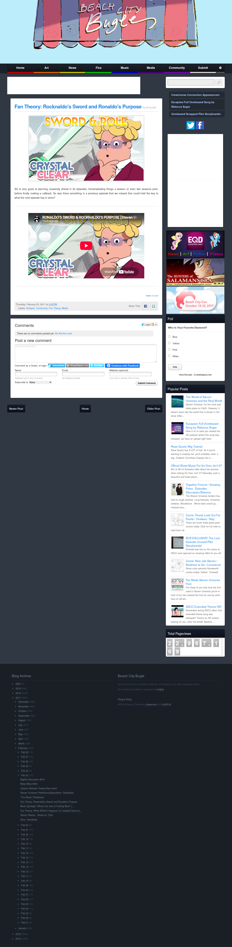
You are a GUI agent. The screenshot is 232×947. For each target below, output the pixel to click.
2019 (18, 688)
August (21, 720)
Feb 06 (24, 899)
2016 (18, 934)
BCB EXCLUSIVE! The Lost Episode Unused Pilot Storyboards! (203, 541)
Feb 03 (24, 913)
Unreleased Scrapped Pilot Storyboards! (196, 114)
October (22, 711)
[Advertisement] (74, 85)
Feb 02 (24, 917)
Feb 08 (24, 890)
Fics (99, 68)
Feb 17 (24, 848)
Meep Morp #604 (29, 783)
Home (20, 68)
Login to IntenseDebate (56, 365)
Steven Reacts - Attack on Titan (36, 815)
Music (125, 68)
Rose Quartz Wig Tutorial (186, 446)
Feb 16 (24, 853)
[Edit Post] (60, 304)
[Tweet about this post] (153, 306)
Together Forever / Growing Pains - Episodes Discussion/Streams (203, 488)
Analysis (30, 308)
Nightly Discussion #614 (32, 779)
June (20, 729)
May (20, 734)
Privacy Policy (125, 699)
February (22, 748)
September (23, 715)
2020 (18, 683)
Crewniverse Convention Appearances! (195, 95)
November (23, 706)
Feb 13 (24, 866)
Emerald (155, 296)
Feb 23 (24, 775)
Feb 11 (24, 876)
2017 (18, 697)
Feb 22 (24, 825)
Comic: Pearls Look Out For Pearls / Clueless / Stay (203, 517)
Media (151, 68)
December (23, 701)
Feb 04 (24, 908)
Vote (175, 367)
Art (46, 68)
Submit (203, 68)
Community (177, 68)
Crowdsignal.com (203, 375)
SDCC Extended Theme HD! (203, 607)
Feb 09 (24, 885)
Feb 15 (24, 857)
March (21, 743)
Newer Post (16, 408)
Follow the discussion (154, 324)
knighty (160, 689)
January (22, 928)
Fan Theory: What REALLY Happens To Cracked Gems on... (51, 810)
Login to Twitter (97, 365)
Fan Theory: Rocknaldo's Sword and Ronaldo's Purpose (78, 106)
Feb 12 (24, 871)
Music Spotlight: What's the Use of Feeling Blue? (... (47, 806)
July (20, 725)
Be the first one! (63, 333)
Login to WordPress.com (77, 365)
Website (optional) (118, 370)
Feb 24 (24, 770)
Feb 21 (24, 829)
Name (18, 370)
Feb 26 (24, 761)
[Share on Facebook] (145, 306)
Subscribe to (22, 382)
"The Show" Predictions (32, 797)
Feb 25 (24, 766)
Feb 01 (24, 922)
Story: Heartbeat (28, 819)
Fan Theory (54, 308)
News (72, 68)
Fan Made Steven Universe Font (203, 582)
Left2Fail (166, 704)
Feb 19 (24, 839)
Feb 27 (24, 756)
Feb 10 (24, 880)
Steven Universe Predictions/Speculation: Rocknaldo (47, 792)
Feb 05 (24, 904)
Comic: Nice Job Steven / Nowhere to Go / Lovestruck (203, 563)
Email (65, 370)
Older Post (153, 408)
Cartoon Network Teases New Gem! (38, 788)
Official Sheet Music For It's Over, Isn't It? (196, 465)
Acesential (151, 704)
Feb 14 (24, 862)
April (20, 738)
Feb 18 (24, 843)
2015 (18, 938)
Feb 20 (24, 834)
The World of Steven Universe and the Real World (204, 399)
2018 (18, 693)
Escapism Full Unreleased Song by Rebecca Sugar (202, 425)
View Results (185, 375)
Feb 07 (24, 894)
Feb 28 (24, 752)
